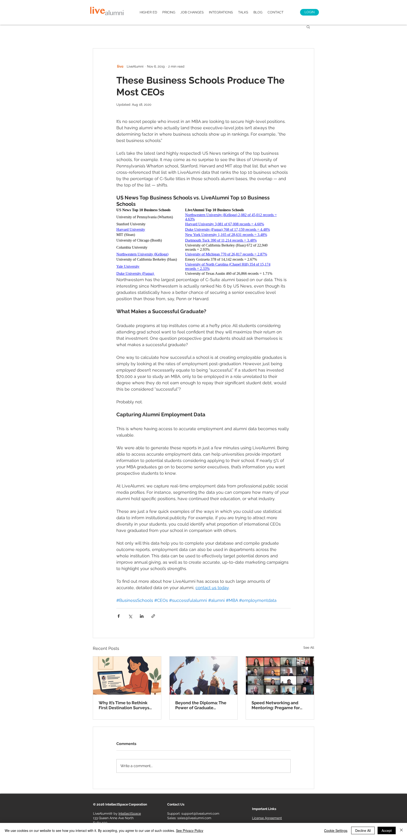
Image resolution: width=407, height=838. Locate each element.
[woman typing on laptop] (127, 675)
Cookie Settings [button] (335, 830)
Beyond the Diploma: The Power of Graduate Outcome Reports (200, 705)
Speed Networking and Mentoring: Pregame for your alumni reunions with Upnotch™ (278, 705)
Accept (387, 830)
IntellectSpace (129, 813)
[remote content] (203, 241)
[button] (308, 26)
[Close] (401, 830)
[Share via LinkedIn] (141, 616)
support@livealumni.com (200, 813)
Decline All (363, 830)
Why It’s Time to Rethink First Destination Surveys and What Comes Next (124, 705)
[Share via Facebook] (118, 616)
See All (308, 647)
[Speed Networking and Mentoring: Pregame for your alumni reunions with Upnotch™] (280, 675)
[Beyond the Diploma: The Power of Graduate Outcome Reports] (204, 675)
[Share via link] (153, 616)
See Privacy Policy (189, 830)
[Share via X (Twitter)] (130, 616)
